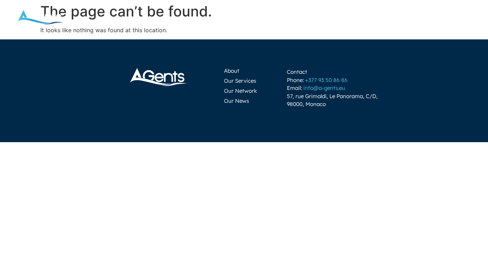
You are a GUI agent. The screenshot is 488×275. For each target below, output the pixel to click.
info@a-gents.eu (324, 88)
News (416, 17)
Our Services (240, 80)
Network (341, 17)
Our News (236, 100)
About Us (241, 17)
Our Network (240, 90)
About (231, 70)
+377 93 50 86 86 (326, 80)
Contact (384, 17)
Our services (292, 17)
